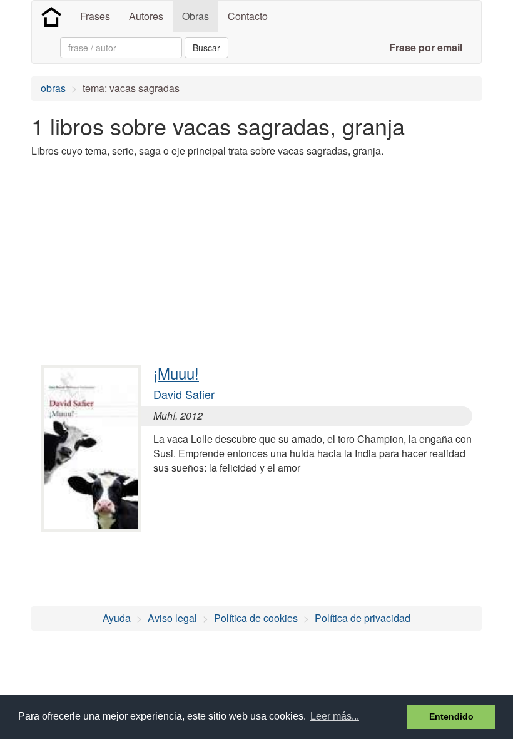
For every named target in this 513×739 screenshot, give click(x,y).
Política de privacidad (362, 618)
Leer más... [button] (334, 716)
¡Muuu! (176, 373)
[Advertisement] (259, 255)
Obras (195, 16)
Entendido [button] (451, 716)
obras (53, 88)
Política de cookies (256, 618)
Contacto (248, 16)
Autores (146, 16)
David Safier (184, 394)
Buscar (206, 47)
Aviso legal (172, 618)
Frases (95, 16)
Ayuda (117, 618)
